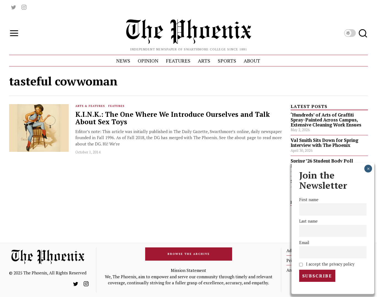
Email (304, 242)
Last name (308, 221)
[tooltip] (13, 7)
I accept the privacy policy (329, 264)
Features (116, 106)
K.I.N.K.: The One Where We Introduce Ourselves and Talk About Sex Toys (172, 118)
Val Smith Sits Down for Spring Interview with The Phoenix (324, 143)
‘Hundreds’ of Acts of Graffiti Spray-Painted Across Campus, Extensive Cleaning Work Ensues (326, 119)
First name (308, 199)
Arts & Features (90, 106)
